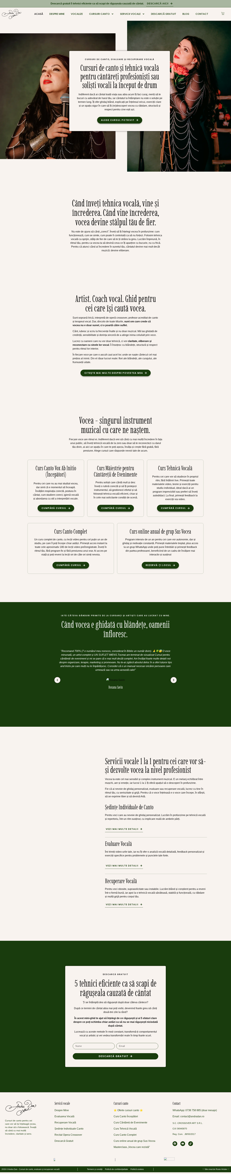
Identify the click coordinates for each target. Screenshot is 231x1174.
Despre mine (57, 14)
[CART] (223, 13)
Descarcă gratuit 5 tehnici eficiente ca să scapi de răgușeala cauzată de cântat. (97, 3)
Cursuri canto (99, 14)
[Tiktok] (190, 1143)
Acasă (38, 14)
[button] (57, 680)
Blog (185, 14)
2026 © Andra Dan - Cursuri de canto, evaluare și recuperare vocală (31, 1169)
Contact (201, 14)
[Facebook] (175, 1143)
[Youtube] (182, 1143)
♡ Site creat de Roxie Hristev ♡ (215, 1169)
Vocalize (77, 14)
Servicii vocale (130, 14)
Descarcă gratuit (163, 14)
